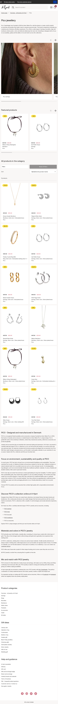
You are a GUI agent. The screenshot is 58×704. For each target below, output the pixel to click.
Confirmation (4, 632)
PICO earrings (7, 508)
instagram (53, 574)
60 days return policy (6, 2)
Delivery (3, 666)
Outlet (2, 612)
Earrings (3, 595)
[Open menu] (51, 7)
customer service (5, 546)
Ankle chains (4, 605)
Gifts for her (4, 649)
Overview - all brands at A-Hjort (18, 13)
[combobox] (31, 7)
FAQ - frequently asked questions (10, 681)
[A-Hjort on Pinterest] (31, 693)
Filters (3, 166)
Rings (2, 598)
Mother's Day (4, 635)
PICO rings (7, 511)
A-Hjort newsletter (6, 664)
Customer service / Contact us (9, 683)
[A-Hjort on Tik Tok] (35, 693)
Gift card (3, 669)
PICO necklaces (8, 517)
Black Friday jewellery (7, 639)
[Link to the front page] (5, 7)
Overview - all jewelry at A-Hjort (9, 593)
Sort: (2, 171)
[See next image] (55, 40)
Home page (4, 13)
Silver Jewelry (4, 647)
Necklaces (4, 603)
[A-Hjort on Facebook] (22, 693)
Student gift (4, 637)
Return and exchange (6, 674)
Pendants (3, 608)
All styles (3, 615)
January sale (4, 627)
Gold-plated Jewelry (6, 644)
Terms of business (6, 679)
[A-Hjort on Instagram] (26, 693)
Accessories (4, 610)
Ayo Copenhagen (43, 569)
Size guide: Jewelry (6, 686)
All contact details (29, 702)
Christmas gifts (5, 642)
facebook (45, 574)
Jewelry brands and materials (8, 676)
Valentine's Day (5, 630)
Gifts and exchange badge (8, 671)
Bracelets (3, 600)
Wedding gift (4, 652)
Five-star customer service (21, 2)
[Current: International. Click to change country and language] (55, 2)
